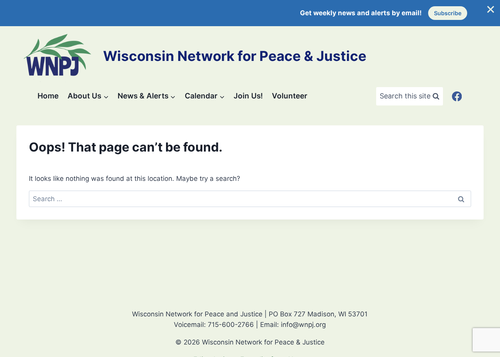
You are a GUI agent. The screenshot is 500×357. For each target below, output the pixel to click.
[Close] (490, 9)
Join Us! (248, 95)
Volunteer (289, 95)
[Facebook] (457, 96)
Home (48, 95)
